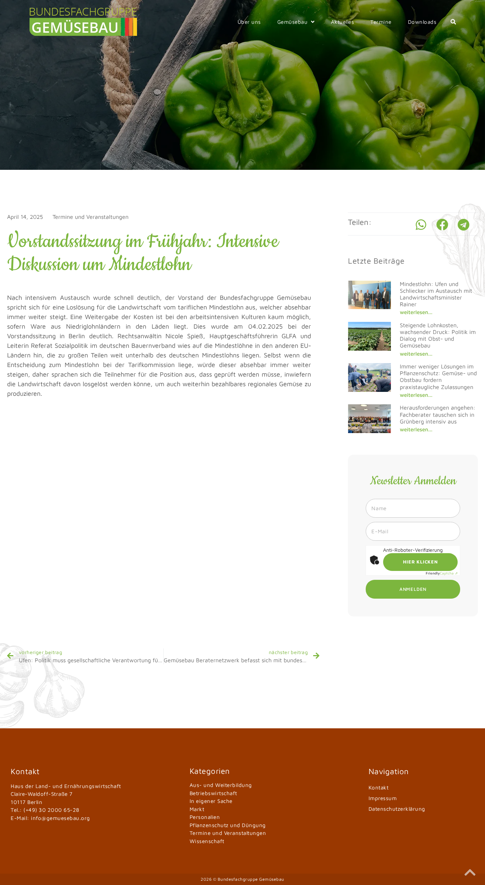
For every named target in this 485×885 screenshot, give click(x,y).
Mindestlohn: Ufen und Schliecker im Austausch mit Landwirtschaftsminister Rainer (436, 294)
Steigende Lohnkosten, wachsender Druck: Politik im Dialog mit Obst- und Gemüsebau (438, 335)
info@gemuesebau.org (60, 818)
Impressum (383, 798)
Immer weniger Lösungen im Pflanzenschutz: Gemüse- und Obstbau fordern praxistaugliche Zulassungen (438, 376)
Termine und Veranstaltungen (91, 217)
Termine (381, 22)
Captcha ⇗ (442, 573)
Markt (197, 809)
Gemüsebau (292, 22)
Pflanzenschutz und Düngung (228, 825)
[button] (453, 22)
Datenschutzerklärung (397, 809)
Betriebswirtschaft (213, 793)
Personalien (205, 817)
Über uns (249, 22)
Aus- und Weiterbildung (221, 785)
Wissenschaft (207, 841)
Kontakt (379, 787)
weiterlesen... (416, 312)
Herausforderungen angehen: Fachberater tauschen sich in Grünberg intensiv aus (437, 414)
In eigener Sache (211, 801)
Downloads (422, 22)
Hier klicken (420, 562)
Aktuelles (342, 22)
